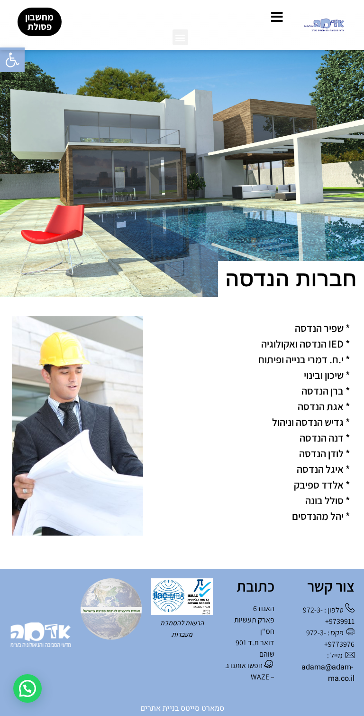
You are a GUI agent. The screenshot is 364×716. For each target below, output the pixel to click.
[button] (12, 59)
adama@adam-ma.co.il (328, 672)
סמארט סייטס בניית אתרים (182, 708)
